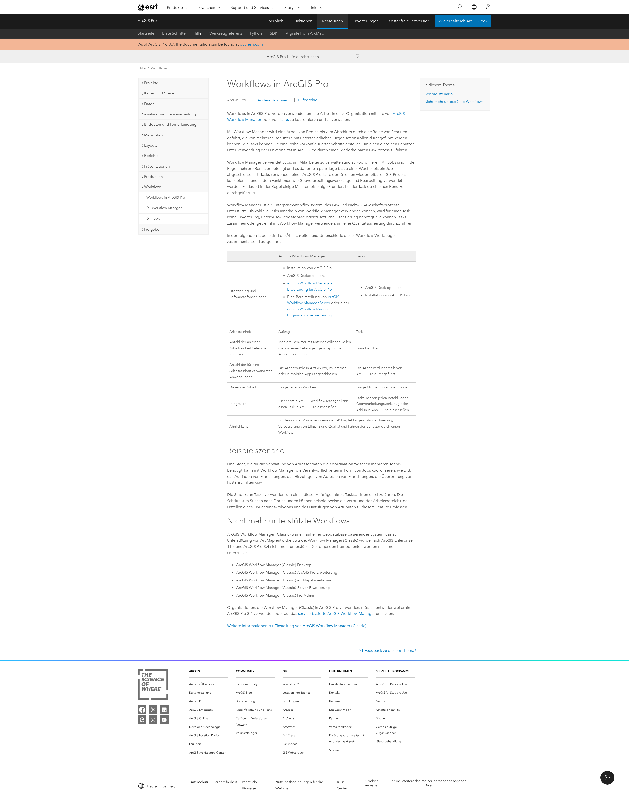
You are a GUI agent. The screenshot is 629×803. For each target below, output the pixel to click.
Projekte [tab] (151, 83)
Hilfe (197, 33)
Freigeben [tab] (153, 229)
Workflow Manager (167, 208)
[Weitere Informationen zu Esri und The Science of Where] (153, 685)
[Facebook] (142, 709)
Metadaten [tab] (153, 135)
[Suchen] (460, 7)
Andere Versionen (272, 100)
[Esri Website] (148, 7)
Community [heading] (245, 671)
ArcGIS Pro (147, 20)
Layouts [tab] (150, 145)
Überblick (274, 21)
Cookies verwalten (371, 783)
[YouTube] (164, 719)
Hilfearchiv (307, 100)
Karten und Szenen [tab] (160, 93)
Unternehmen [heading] (340, 671)
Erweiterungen (366, 21)
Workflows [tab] (153, 187)
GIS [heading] (285, 671)
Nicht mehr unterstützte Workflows (453, 101)
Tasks (156, 218)
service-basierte (336, 613)
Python (256, 33)
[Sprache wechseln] (474, 7)
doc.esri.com (251, 44)
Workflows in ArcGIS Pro (165, 197)
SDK (273, 33)
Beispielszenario (438, 94)
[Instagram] (153, 719)
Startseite (146, 33)
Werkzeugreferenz (225, 33)
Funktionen (302, 21)
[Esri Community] (142, 719)
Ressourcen (332, 21)
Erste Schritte (174, 33)
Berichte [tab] (151, 156)
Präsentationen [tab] (157, 166)
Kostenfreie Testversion (409, 21)
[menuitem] (208, 684)
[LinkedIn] (164, 709)
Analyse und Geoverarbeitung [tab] (170, 114)
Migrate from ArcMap (304, 33)
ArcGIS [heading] (194, 671)
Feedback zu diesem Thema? (390, 650)
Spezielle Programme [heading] (393, 671)
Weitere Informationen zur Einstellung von (296, 625)
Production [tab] (153, 176)
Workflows (159, 68)
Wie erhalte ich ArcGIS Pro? (463, 21)
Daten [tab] (149, 104)
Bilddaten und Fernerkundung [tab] (170, 124)
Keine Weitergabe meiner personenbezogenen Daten (429, 783)
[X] (153, 709)
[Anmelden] (488, 7)
